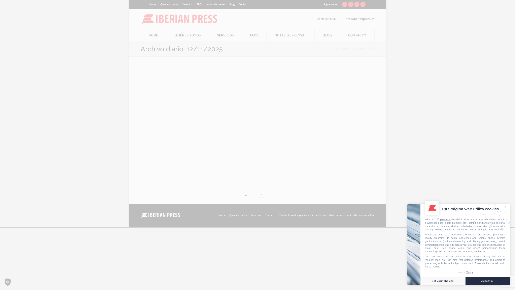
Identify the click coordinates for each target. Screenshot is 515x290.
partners (445, 219)
